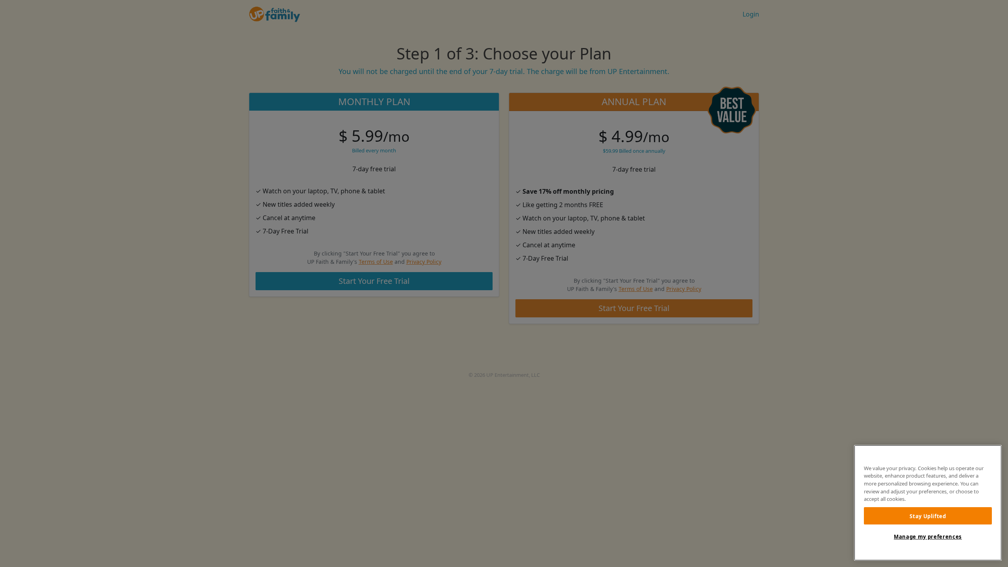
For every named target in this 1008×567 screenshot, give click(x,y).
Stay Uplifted (928, 515)
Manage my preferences (928, 536)
